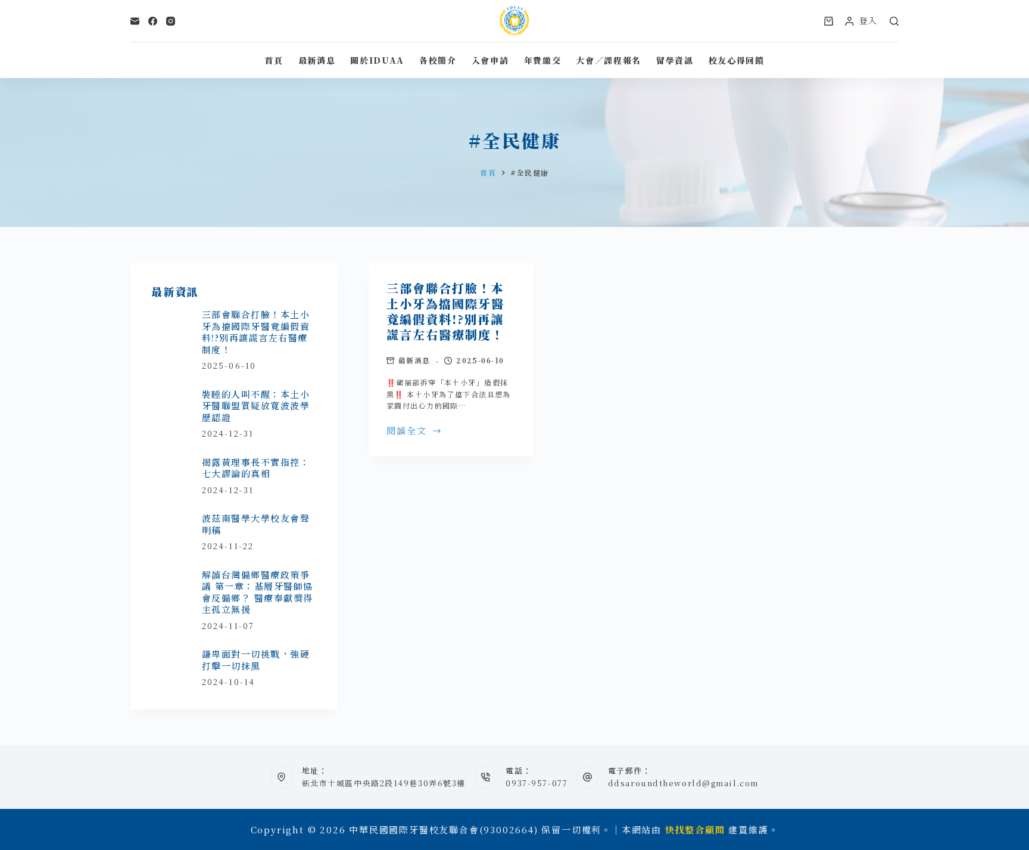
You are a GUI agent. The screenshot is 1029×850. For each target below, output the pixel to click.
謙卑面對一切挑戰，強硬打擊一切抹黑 (256, 659)
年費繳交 (543, 60)
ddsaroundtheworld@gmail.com (683, 783)
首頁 (273, 60)
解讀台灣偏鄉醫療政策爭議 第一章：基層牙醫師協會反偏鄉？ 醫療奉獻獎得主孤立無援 (257, 592)
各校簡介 (438, 60)
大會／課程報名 (608, 60)
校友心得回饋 (737, 60)
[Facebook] (152, 21)
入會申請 (490, 60)
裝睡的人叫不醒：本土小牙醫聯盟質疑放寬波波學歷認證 (256, 406)
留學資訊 (675, 60)
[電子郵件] (134, 21)
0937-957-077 (536, 783)
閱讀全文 (407, 431)
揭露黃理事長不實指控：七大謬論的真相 (256, 468)
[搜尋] (894, 21)
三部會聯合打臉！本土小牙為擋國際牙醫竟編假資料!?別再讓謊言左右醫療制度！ (445, 311)
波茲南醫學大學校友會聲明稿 (256, 524)
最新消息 (317, 60)
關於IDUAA (377, 60)
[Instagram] (170, 21)
